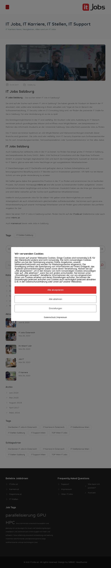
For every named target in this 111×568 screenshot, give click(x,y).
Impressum (62, 317)
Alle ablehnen (55, 299)
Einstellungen (55, 308)
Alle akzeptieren (55, 290)
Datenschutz (50, 317)
